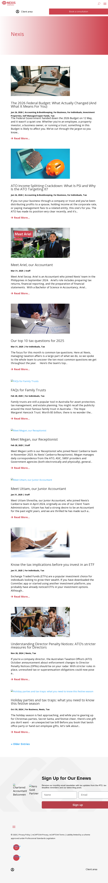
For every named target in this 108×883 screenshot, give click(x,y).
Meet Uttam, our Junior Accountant (38, 488)
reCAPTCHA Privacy (40, 834)
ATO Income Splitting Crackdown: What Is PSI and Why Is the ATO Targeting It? (53, 187)
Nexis (28, 653)
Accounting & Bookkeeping (38, 112)
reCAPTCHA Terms (57, 834)
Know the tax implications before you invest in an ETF (52, 564)
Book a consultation (78, 11)
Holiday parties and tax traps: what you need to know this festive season (52, 702)
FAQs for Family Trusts (28, 390)
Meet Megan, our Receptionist (34, 439)
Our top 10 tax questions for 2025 (37, 340)
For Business (60, 112)
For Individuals (74, 112)
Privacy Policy (24, 834)
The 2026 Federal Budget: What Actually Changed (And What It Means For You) (53, 105)
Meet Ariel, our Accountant (32, 264)
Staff (27, 270)
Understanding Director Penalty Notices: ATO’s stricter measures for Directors (53, 645)
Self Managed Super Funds (36, 115)
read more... (22, 138)
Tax (52, 115)
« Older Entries (20, 744)
